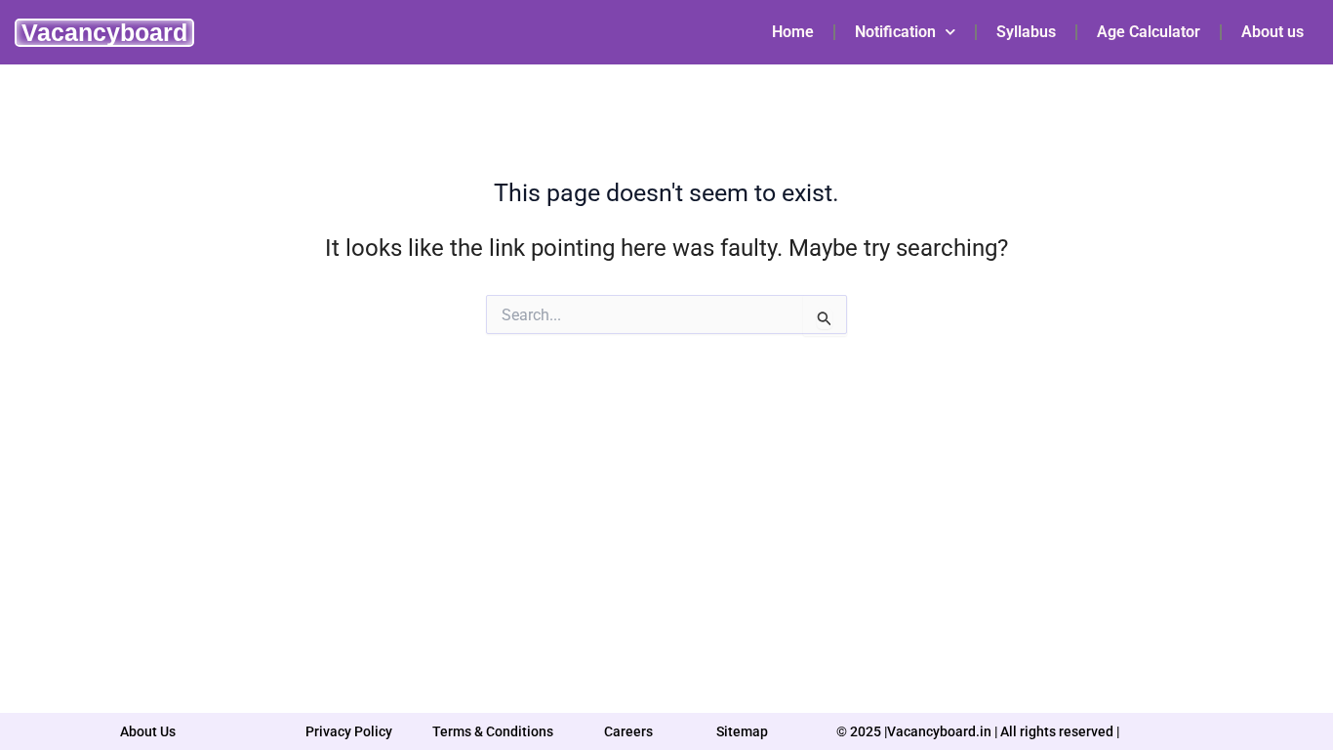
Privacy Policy (348, 731)
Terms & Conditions (492, 731)
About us (1272, 31)
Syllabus (1026, 31)
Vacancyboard (104, 32)
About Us (148, 731)
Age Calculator (1148, 31)
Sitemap (742, 731)
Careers (628, 731)
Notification (895, 31)
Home (793, 31)
